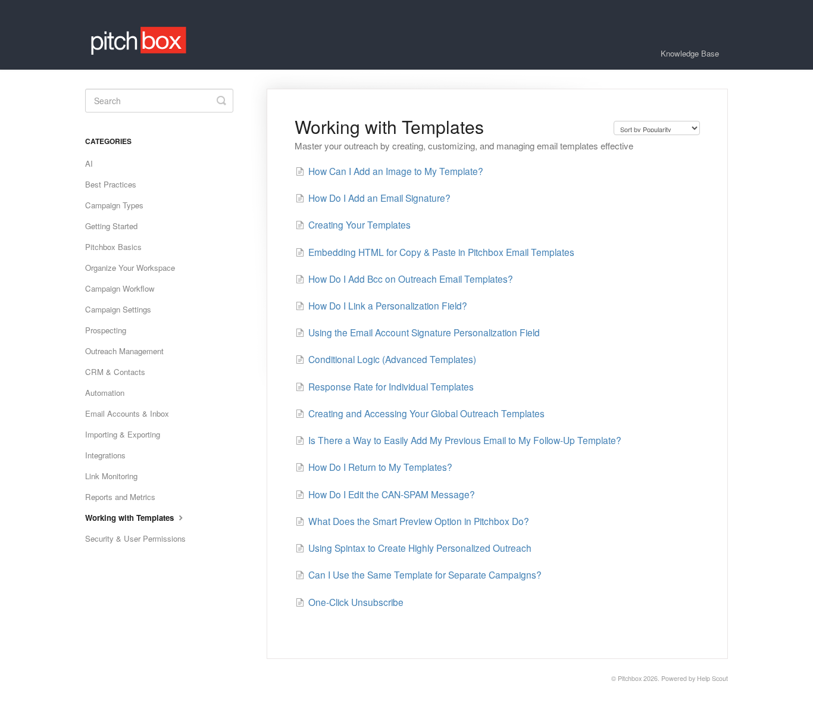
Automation (104, 392)
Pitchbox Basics (113, 246)
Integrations (105, 455)
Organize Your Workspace (130, 267)
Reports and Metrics (120, 496)
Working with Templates (130, 517)
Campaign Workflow (120, 288)
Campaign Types (114, 205)
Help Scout (712, 678)
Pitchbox (630, 678)
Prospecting (105, 330)
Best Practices (110, 184)
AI (89, 163)
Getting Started (111, 226)
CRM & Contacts (115, 371)
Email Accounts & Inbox (127, 413)
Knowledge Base (690, 53)
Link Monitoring (111, 476)
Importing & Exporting (122, 434)
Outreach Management (124, 351)
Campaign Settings (118, 309)
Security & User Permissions (135, 538)
